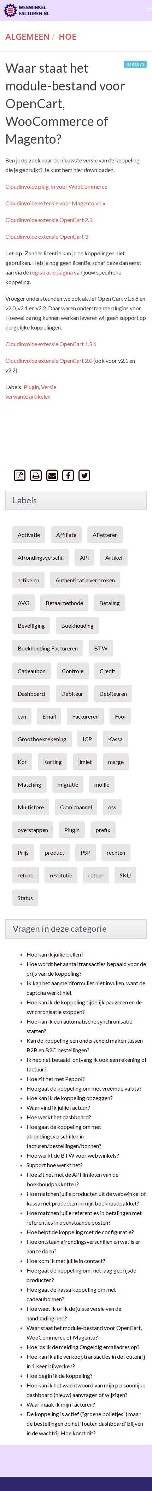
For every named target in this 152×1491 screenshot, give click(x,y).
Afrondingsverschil (41, 557)
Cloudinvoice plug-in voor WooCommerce (56, 186)
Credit (107, 670)
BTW (100, 648)
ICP (87, 739)
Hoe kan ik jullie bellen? (55, 954)
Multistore (31, 807)
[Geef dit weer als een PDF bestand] (20, 475)
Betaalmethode (64, 602)
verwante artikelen (28, 396)
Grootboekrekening (42, 739)
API (84, 557)
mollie (101, 784)
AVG (23, 602)
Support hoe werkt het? (55, 1165)
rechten (116, 852)
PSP (85, 852)
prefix (103, 829)
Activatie (29, 534)
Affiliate (66, 534)
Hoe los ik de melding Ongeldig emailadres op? (83, 1346)
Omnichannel (76, 807)
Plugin (31, 386)
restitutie (61, 875)
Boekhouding (77, 625)
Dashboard (31, 693)
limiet (85, 761)
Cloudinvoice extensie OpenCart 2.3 (48, 219)
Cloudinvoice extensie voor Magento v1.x (55, 203)
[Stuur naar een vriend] (53, 475)
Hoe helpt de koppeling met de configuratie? (80, 1232)
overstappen (33, 829)
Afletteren (105, 534)
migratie (68, 784)
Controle (72, 670)
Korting (52, 761)
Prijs (23, 852)
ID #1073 (135, 64)
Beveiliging (31, 625)
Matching (29, 784)
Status (25, 897)
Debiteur (72, 693)
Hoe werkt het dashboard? (59, 1117)
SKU (125, 875)
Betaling (109, 602)
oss (112, 807)
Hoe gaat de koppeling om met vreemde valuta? (84, 1088)
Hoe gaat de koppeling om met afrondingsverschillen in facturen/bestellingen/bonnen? (64, 1136)
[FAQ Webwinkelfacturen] (26, 10)
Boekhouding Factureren (48, 648)
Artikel (113, 557)
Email (49, 716)
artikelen (28, 580)
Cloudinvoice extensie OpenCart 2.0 (49, 360)
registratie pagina (51, 272)
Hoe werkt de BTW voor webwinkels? (73, 1155)
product (54, 852)
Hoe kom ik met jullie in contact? (66, 1260)
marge (116, 761)
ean (22, 716)
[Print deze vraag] (37, 475)
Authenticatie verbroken (85, 580)
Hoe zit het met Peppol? (56, 1078)
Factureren (85, 716)
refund (26, 875)
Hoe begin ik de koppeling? (60, 1375)
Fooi (120, 716)
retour (96, 875)
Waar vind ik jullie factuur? (58, 1107)
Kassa (115, 739)
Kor (22, 761)
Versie (48, 386)
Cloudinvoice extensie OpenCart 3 (46, 236)
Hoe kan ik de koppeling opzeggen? (70, 1097)
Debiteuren (113, 693)
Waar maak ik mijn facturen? (61, 1404)
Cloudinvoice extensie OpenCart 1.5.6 (51, 343)
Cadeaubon (32, 670)
